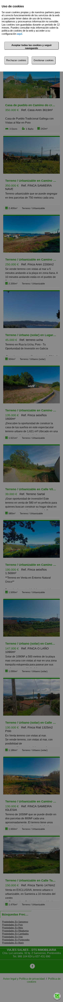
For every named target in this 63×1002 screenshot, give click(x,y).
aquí (19, 33)
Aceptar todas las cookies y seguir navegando (31, 47)
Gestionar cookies (44, 60)
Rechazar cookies (16, 60)
